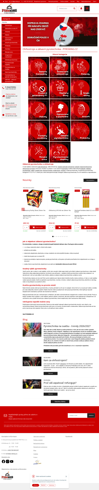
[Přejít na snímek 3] (57, 236)
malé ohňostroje (42, 167)
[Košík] (87, 8)
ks (26, 227)
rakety (33, 170)
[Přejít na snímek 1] (53, 236)
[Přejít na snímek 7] (65, 236)
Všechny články (60, 402)
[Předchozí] (23, 209)
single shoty (56, 170)
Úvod (6, 1)
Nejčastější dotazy (86, 1)
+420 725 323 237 (28, 1)
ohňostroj (63, 364)
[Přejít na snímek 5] (61, 236)
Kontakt (73, 1)
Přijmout (36, 485)
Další (94, 1)
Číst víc (50, 351)
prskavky (83, 168)
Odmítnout (51, 485)
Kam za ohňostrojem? (55, 360)
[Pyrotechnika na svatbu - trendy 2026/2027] (32, 329)
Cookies (35, 454)
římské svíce (38, 170)
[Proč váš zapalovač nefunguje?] (32, 384)
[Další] (97, 209)
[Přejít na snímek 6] (63, 236)
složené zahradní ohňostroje (66, 167)
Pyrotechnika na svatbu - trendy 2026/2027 (67, 326)
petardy (77, 167)
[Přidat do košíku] (38, 227)
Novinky (4, 22)
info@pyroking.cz (15, 1)
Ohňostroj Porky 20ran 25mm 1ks (34, 210)
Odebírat (91, 415)
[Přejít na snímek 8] (67, 236)
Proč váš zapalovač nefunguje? (60, 382)
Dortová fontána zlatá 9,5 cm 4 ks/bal (85, 211)
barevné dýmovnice (86, 167)
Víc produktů (90, 180)
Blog (78, 1)
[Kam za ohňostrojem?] (32, 361)
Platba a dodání (64, 1)
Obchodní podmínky (53, 1)
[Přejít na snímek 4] (59, 236)
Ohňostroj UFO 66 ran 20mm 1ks (60, 210)
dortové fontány (48, 170)
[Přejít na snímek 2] (55, 236)
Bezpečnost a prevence (40, 1)
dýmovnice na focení (29, 168)
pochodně (65, 168)
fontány (63, 170)
